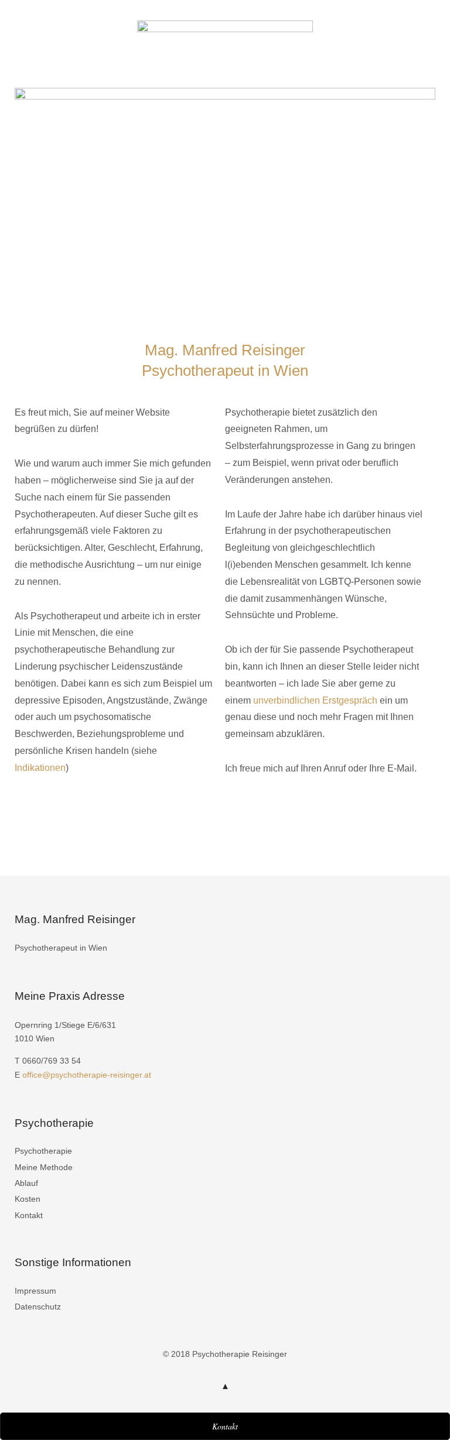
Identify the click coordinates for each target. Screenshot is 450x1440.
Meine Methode (44, 1167)
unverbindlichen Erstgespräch (315, 700)
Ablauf (26, 1183)
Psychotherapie (43, 1151)
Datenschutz (38, 1306)
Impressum (35, 1290)
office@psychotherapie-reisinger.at (86, 1074)
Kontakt (29, 1215)
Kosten (27, 1199)
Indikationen (40, 768)
